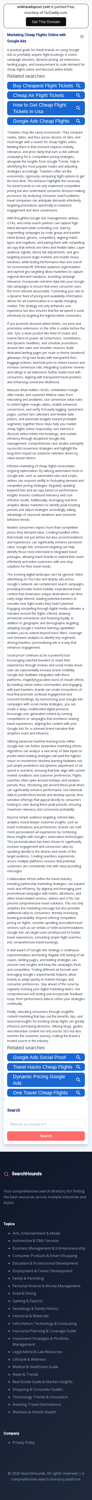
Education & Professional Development (45, 1263)
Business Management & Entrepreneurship (49, 1248)
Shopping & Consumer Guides (38, 1389)
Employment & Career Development (43, 1270)
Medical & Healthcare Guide (35, 1366)
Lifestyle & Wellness (29, 1359)
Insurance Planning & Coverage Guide (44, 1330)
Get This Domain (46, 21)
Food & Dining (24, 1293)
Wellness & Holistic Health (34, 1412)
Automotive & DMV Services (36, 1240)
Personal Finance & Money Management (46, 1285)
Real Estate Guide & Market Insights (43, 1381)
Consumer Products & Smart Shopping (45, 1255)
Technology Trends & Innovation (40, 1397)
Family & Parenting (28, 1278)
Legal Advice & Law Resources (37, 1351)
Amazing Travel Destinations (37, 1404)
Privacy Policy (24, 1442)
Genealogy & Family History (35, 1308)
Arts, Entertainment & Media (36, 1233)
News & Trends (25, 1374)
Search (46, 1136)
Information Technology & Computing (45, 1323)
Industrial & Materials (31, 1315)
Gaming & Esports (28, 1300)
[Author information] (82, 36)
